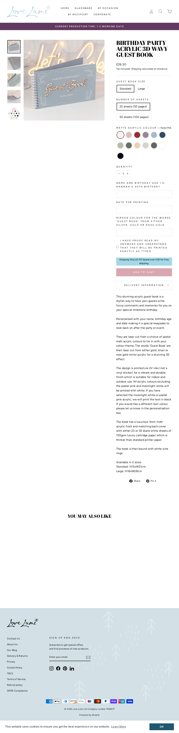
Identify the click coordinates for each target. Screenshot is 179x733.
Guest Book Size (131, 81)
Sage (120, 145)
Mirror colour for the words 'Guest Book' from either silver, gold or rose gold (143, 221)
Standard (125, 88)
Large (141, 88)
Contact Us (13, 638)
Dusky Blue (154, 134)
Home (65, 8)
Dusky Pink (128, 134)
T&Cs (10, 673)
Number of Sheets (132, 99)
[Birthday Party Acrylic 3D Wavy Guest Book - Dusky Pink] (14, 583)
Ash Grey (145, 145)
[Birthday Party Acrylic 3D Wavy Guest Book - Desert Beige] (16, 587)
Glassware (83, 8)
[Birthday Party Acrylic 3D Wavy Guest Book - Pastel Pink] (9, 583)
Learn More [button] (118, 726)
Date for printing (132, 202)
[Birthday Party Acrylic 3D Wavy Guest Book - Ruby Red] (19, 583)
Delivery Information (144, 285)
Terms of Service (16, 679)
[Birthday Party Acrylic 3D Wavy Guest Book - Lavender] (24, 583)
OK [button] (162, 726)
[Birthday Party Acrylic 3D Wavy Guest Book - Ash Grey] (21, 587)
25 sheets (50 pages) (133, 106)
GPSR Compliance (17, 690)
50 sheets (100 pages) (134, 117)
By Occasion (108, 8)
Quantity (124, 166)
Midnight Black (120, 155)
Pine (128, 145)
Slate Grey (154, 145)
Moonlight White (162, 145)
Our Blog (12, 650)
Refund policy (15, 684)
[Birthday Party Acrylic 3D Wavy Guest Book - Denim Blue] (33, 583)
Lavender (145, 134)
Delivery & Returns (17, 655)
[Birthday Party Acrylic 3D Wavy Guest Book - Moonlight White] (31, 587)
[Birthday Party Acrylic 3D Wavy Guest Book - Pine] (42, 583)
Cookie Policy (14, 667)
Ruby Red (137, 134)
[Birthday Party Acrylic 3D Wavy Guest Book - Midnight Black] (35, 587)
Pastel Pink (120, 134)
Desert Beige (137, 145)
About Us (12, 644)
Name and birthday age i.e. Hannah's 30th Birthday (141, 185)
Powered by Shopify (89, 715)
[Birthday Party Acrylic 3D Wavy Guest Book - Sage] (38, 583)
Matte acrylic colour (143, 128)
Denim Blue (162, 134)
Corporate (102, 14)
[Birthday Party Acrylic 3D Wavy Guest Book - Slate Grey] (26, 587)
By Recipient (78, 14)
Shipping (136, 68)
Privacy (11, 661)
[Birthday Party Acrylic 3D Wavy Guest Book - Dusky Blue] (28, 583)
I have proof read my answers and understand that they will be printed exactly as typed (144, 245)
